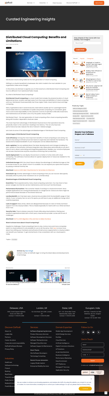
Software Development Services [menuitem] (41, 337)
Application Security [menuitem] (62, 370)
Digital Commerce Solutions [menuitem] (65, 346)
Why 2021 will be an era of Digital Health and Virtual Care (55, 283)
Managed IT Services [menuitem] (62, 367)
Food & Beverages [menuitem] (11, 386)
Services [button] (30, 3)
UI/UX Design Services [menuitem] (63, 334)
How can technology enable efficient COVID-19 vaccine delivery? (21, 283)
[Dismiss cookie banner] (91, 379)
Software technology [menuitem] (12, 365)
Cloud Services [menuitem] (61, 340)
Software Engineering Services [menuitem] (41, 331)
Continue (85, 388)
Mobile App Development (80, 113)
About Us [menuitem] (8, 331)
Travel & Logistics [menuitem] (10, 377)
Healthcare (94, 113)
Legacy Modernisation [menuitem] (37, 363)
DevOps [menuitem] (58, 337)
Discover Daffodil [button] (72, 3)
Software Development (80, 111)
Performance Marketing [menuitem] (63, 358)
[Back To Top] (106, 392)
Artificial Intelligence (79, 108)
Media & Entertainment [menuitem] (12, 383)
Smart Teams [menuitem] (34, 350)
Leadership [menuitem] (8, 334)
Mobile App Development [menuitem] (64, 331)
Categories (90, 58)
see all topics (76, 123)
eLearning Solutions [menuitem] (62, 352)
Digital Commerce (87, 116)
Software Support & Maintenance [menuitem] (41, 346)
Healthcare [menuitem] (8, 362)
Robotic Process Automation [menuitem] (39, 360)
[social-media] (83, 332)
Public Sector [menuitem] (9, 380)
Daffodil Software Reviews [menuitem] (13, 346)
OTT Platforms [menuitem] (60, 364)
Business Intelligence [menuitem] (63, 355)
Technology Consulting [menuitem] (37, 356)
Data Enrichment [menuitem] (61, 361)
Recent (75, 58)
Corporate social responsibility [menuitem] (15, 343)
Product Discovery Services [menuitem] (39, 334)
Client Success (57, 3)
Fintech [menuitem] (7, 368)
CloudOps (14, 239)
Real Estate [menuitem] (8, 374)
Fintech (92, 121)
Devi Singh (29, 251)
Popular (82, 58)
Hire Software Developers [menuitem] (38, 353)
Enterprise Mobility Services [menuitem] (39, 366)
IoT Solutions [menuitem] (60, 349)
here (54, 228)
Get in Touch (99, 3)
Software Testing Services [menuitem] (38, 340)
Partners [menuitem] (8, 337)
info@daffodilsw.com (96, 365)
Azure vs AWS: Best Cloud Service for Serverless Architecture (34, 170)
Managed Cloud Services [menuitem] (38, 343)
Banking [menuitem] (7, 371)
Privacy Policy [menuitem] (9, 349)
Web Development (79, 118)
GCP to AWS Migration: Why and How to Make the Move (32, 219)
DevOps (76, 116)
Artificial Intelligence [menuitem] (62, 343)
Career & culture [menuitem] (10, 340)
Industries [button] (43, 3)
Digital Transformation (80, 121)
